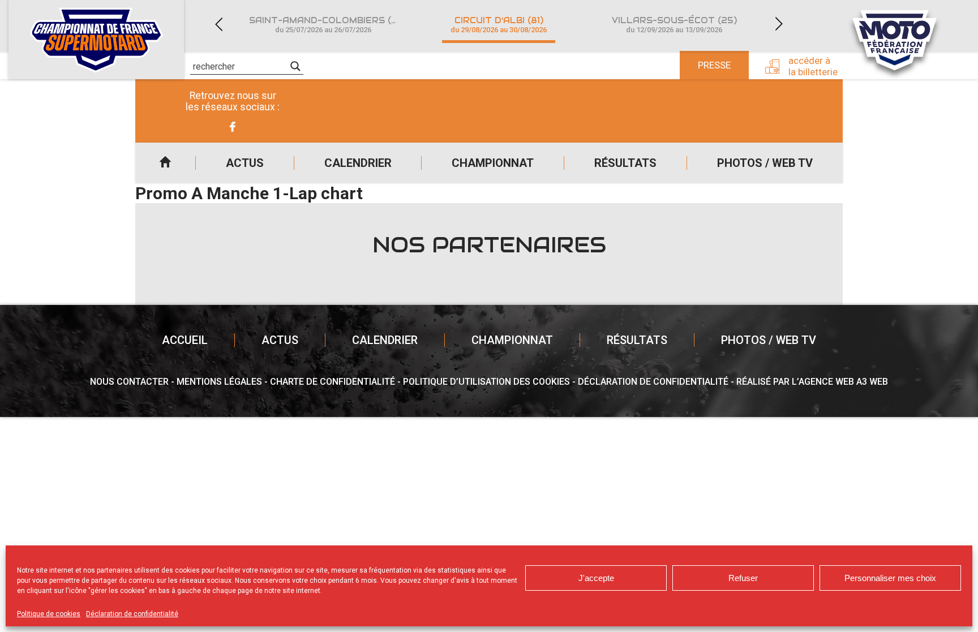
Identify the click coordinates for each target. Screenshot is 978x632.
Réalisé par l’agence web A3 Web (812, 381)
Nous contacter (129, 381)
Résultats (625, 163)
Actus (245, 163)
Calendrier (358, 163)
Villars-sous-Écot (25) (674, 24)
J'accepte (596, 578)
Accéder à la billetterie (813, 66)
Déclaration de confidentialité (132, 614)
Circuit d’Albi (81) (499, 24)
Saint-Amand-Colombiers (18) (326, 24)
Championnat (493, 163)
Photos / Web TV (765, 163)
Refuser (743, 578)
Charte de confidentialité (332, 381)
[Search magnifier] (295, 66)
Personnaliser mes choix (890, 578)
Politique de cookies (48, 614)
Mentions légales (219, 381)
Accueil (165, 163)
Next (779, 24)
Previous (218, 24)
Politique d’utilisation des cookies (486, 381)
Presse (714, 65)
